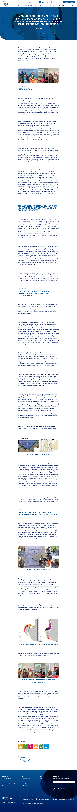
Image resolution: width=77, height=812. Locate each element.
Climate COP (41, 781)
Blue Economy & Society (6, 778)
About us (20, 5)
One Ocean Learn (69, 2)
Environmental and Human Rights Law (9, 783)
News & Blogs (52, 5)
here (48, 365)
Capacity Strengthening (6, 781)
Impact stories (43, 5)
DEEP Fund (24, 781)
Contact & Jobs (24, 785)
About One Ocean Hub (26, 778)
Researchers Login (8, 802)
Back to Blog (6, 10)
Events (36, 5)
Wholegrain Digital (40, 803)
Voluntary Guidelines (28, 98)
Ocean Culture (4, 785)
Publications (61, 5)
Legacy (67, 5)
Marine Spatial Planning (6, 780)
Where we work (28, 5)
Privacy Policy (41, 780)
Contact (72, 5)
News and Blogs (25, 783)
